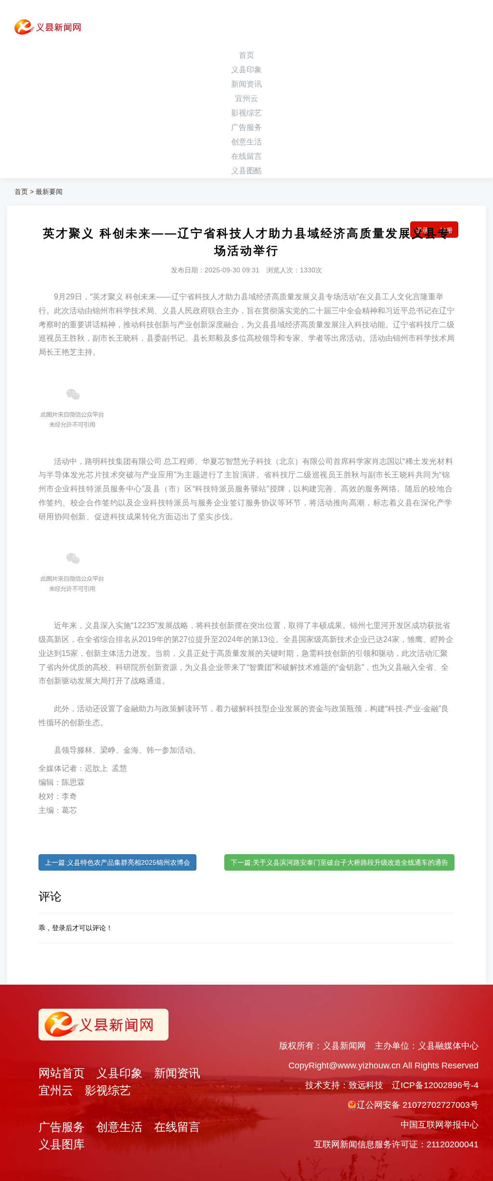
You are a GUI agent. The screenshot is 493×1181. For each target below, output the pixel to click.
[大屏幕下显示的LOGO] (44, 29)
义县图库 (62, 1144)
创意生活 (246, 142)
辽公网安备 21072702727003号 (418, 1105)
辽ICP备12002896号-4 (435, 1085)
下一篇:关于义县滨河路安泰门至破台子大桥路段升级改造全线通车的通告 (339, 862)
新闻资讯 (246, 84)
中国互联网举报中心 (440, 1125)
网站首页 (62, 1072)
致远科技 (366, 1085)
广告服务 (246, 127)
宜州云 (246, 98)
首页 (246, 55)
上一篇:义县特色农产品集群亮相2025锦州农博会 (117, 862)
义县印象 (246, 69)
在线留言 (246, 156)
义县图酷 (246, 171)
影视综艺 (246, 113)
